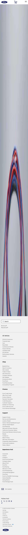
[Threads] (11, 501)
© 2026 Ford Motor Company (9, 508)
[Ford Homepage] (6, 531)
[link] (4, 510)
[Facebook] (1, 501)
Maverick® (4, 327)
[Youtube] (6, 501)
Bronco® (4, 326)
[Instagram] (9, 501)
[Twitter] (4, 501)
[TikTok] (1, 503)
